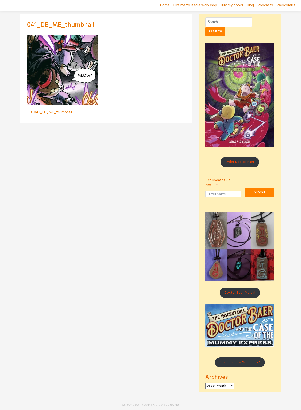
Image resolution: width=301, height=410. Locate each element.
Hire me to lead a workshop (195, 5)
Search (215, 31)
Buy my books (232, 5)
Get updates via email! (217, 183)
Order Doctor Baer (240, 162)
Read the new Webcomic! (240, 362)
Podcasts (265, 5)
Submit (259, 192)
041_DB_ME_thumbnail (61, 25)
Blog (250, 5)
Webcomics (286, 5)
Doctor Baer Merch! (240, 292)
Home (165, 5)
